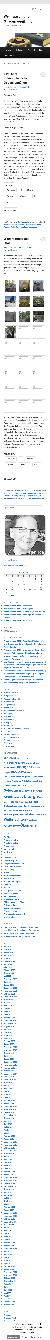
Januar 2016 (9, 1138)
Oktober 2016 (9, 1112)
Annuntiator (9, 846)
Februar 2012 (9, 1266)
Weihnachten (15, 819)
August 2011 (9, 1284)
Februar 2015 (9, 1171)
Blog (38, 767)
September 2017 (11, 1079)
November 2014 (10, 1180)
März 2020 (8, 1038)
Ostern (33, 802)
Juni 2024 (8, 964)
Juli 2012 (7, 1251)
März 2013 (8, 1239)
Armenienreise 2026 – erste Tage (18, 620)
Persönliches (9, 740)
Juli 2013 (7, 1227)
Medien (42, 797)
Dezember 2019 (10, 1047)
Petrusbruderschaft (16, 806)
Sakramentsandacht (33, 224)
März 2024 (8, 967)
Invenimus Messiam (12, 875)
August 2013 (9, 1224)
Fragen (7, 713)
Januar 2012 (9, 1269)
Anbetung (7, 224)
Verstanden (13, 1337)
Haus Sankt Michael (12, 866)
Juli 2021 (7, 1002)
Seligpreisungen (20, 495)
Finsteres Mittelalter (12, 710)
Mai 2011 (7, 1293)
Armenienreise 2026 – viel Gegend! (19, 608)
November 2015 (10, 1145)
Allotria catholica (11, 840)
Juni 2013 (8, 1230)
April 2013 (8, 1236)
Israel (17, 493)
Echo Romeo (9, 854)
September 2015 (11, 1150)
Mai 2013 (7, 1233)
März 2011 (8, 1298)
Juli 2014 (7, 1192)
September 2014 (11, 1186)
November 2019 (10, 1050)
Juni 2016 (8, 1124)
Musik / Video (10, 734)
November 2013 (10, 1216)
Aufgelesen (8, 695)
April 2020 (8, 1035)
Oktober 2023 (9, 970)
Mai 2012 (7, 1257)
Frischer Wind (10, 857)
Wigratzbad (32, 819)
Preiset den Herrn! (11, 899)
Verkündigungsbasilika (13, 498)
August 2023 (9, 973)
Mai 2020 (7, 1032)
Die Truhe (8, 851)
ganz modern (13, 785)
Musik (14, 801)
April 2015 (8, 1165)
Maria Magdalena (11, 893)
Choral (17, 776)
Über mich (31, 50)
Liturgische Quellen (12, 890)
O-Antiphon (23, 802)
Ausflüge (22, 767)
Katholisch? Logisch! (13, 881)
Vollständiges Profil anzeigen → (16, 565)
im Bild (7, 725)
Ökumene (28, 825)
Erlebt (20, 490)
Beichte (32, 767)
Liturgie (7, 731)
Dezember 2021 (10, 988)
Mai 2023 (7, 976)
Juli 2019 (7, 1056)
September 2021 (11, 996)
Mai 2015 (7, 1162)
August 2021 (9, 999)
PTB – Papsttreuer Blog (14, 902)
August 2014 (9, 1189)
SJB (42, 806)
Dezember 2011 (10, 1272)
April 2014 (8, 1201)
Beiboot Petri (9, 849)
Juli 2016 (7, 1121)
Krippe (16, 797)
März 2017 (8, 1097)
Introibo (7, 872)
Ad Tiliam (8, 837)
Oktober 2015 (9, 1147)
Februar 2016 (9, 1136)
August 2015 (9, 1153)
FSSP (40, 781)
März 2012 (8, 1263)
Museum (7, 802)
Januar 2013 (9, 1245)
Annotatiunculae (11, 843)
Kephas (7, 887)
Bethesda (10, 493)
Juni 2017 (8, 1088)
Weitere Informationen (32, 1337)
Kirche (9, 796)
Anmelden (8, 1315)
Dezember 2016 (10, 1106)
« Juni (11, 595)
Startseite (8, 50)
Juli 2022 (7, 982)
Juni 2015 (8, 1159)
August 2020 (9, 1026)
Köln (21, 797)
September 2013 (11, 1221)
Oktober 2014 (9, 1183)
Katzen (39, 790)
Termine (7, 743)
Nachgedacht (23, 222)
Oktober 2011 (9, 1278)
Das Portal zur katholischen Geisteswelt (21, 927)
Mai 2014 (7, 1198)
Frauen (34, 781)
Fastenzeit (7, 781)
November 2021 (10, 990)
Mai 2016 (7, 1127)
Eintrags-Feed (10, 1318)
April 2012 (8, 1260)
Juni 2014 (8, 1195)
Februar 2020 (9, 1041)
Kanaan (21, 224)
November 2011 (10, 1275)
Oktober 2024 (9, 961)
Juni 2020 (8, 1029)
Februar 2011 (9, 1301)
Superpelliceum (10, 911)
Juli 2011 (7, 1287)
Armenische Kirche (15, 762)
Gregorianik (28, 790)
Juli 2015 (7, 1156)
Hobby (6, 722)
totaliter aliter (9, 917)
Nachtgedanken (10, 896)
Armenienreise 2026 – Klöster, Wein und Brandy (24, 611)
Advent (10, 757)
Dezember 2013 (10, 1212)
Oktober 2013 (9, 1219)
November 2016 (10, 1109)
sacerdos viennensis (12, 908)
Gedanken (19, 50)
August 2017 (9, 1082)
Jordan (23, 493)
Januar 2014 (9, 1210)
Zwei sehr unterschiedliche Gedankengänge (15, 78)
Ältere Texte (12, 825)
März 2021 (8, 1014)
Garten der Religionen (31, 786)
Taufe (41, 495)
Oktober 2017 (9, 1076)
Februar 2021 (9, 1017)
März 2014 (8, 1204)
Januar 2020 (9, 1044)
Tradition (23, 814)
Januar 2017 (9, 1103)
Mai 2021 (7, 1008)
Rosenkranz (35, 806)
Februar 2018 (9, 1067)
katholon (7, 884)
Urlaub (31, 814)
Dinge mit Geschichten (32, 776)
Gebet (14, 224)
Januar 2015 (9, 1174)
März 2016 (8, 1133)
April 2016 (8, 1130)
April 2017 (8, 1094)
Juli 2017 (7, 1085)
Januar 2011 (9, 1304)
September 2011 (11, 1281)
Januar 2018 (9, 1070)
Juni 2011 (8, 1290)
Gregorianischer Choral (14, 863)
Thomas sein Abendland (14, 914)
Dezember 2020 (10, 1020)
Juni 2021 (8, 1005)
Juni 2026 (8, 946)
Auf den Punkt (10, 692)
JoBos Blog (9, 878)
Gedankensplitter (11, 860)
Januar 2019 (9, 1059)
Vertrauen (41, 814)
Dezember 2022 (10, 979)
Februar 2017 (9, 1100)
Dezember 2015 (10, 1141)
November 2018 (10, 1064)
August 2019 (9, 1053)
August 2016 (9, 1118)
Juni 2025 (8, 955)
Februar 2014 (9, 1207)
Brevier (33, 773)
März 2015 (8, 1168)
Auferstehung (32, 762)
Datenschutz (9, 55)
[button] (11, 286)
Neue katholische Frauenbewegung (19, 933)
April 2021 (8, 1011)
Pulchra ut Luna (11, 905)
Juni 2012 (8, 1254)
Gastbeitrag (9, 716)
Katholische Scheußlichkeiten (16, 728)
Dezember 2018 (10, 1062)
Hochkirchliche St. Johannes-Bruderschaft (22, 930)
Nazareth (37, 493)
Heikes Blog (9, 869)
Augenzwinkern (10, 698)
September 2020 (11, 1023)
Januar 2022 (9, 985)
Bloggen (7, 773)
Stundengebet (11, 814)
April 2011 (8, 1295)
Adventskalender (23, 759)
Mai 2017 (7, 1091)
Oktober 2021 (9, 993)
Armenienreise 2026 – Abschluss (18, 605)
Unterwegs (28, 490)
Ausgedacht (9, 701)
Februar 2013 (9, 1242)
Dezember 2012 (10, 1248)
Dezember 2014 (10, 1177)
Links (41, 50)
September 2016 (11, 1115)
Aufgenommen (32, 682)
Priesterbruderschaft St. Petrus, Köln (19, 936)
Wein (13, 227)
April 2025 (8, 958)
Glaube (17, 790)
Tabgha (30, 495)
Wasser (7, 227)
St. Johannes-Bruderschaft (18, 810)
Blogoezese (9, 704)
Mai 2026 (7, 949)
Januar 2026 (9, 952)
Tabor (36, 495)
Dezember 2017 (10, 1073)
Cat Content (9, 776)
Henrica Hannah (10, 89)
